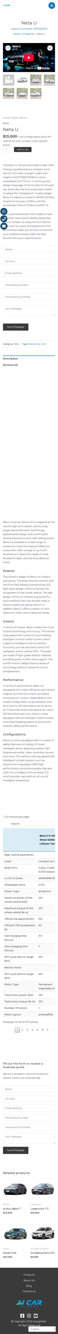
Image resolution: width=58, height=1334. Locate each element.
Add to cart (23, 149)
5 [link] (37, 1029)
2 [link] (22, 1029)
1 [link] (17, 1029)
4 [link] (32, 1029)
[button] (50, 48)
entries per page (19, 816)
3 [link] (27, 1029)
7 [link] (47, 1029)
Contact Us (29, 1291)
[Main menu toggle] (51, 5)
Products (29, 1274)
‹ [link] (12, 1029)
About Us (29, 1280)
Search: (15, 823)
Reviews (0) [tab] (10, 365)
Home (6, 118)
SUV (44, 344)
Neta (15, 118)
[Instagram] (29, 1316)
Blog (29, 1285)
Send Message (15, 327)
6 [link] (42, 1029)
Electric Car (34, 344)
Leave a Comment (21, 28)
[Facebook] (22, 1316)
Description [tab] (10, 358)
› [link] (52, 1029)
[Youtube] (35, 1316)
